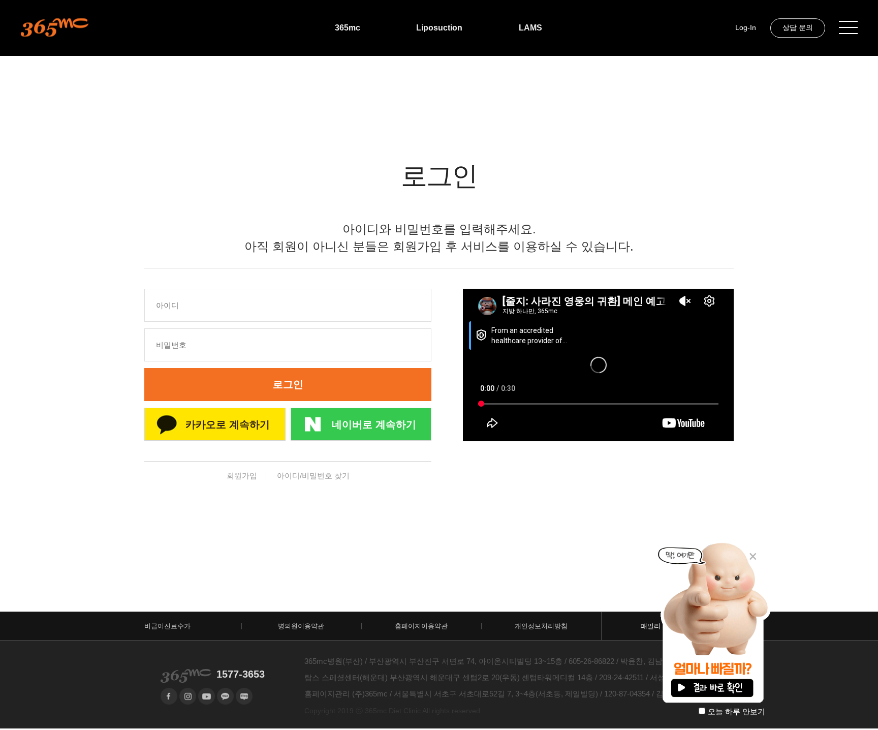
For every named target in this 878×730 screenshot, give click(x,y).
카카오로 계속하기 (227, 424)
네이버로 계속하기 (374, 424)
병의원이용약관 (301, 626)
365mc (347, 27)
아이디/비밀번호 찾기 (313, 475)
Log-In (745, 28)
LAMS (530, 27)
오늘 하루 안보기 (736, 711)
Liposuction (439, 27)
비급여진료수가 (167, 626)
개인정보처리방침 (541, 626)
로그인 (288, 384)
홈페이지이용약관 (421, 626)
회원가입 (242, 475)
